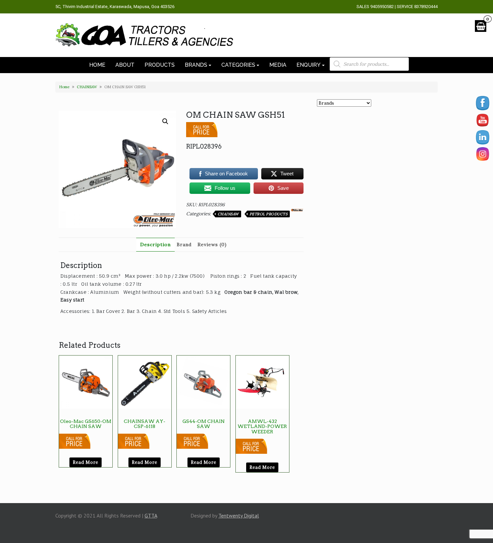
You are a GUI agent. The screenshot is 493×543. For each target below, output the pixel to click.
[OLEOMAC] (297, 210)
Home (64, 87)
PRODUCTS (160, 65)
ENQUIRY (308, 65)
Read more (85, 462)
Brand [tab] (184, 244)
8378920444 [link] (426, 6)
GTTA (151, 515)
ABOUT (124, 65)
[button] (165, 121)
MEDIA (277, 65)
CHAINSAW (87, 87)
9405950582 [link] (382, 6)
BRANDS (196, 65)
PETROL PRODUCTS (269, 214)
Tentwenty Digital (238, 515)
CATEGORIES (238, 65)
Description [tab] (155, 244)
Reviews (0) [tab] (212, 244)
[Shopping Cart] (480, 26)
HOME (97, 65)
